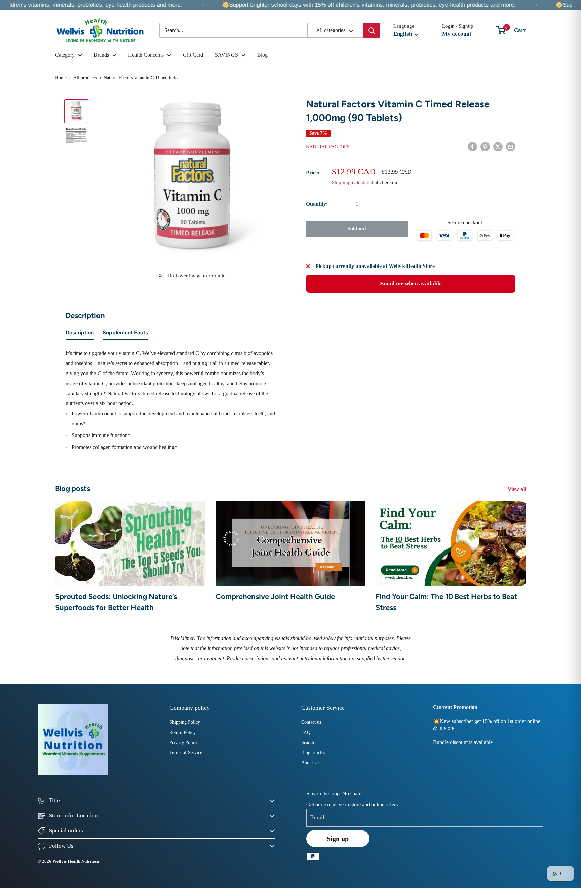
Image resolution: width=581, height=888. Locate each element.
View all (517, 489)
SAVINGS (226, 55)
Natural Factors (328, 146)
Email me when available (411, 283)
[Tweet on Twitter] (498, 146)
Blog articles (313, 752)
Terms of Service (185, 752)
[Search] (371, 30)
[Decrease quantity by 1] (339, 204)
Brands (101, 55)
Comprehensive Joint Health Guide (275, 596)
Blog (262, 55)
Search (307, 742)
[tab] (80, 334)
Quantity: (317, 204)
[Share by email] (510, 146)
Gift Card (193, 55)
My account (456, 34)
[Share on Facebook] (472, 146)
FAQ (305, 732)
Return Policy (182, 732)
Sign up (338, 838)
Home (61, 77)
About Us (310, 762)
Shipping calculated (352, 182)
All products (85, 77)
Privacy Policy (183, 742)
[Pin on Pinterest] (485, 146)
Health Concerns (146, 55)
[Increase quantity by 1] (375, 204)
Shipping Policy (184, 722)
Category (65, 55)
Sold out (356, 229)
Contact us (311, 722)
